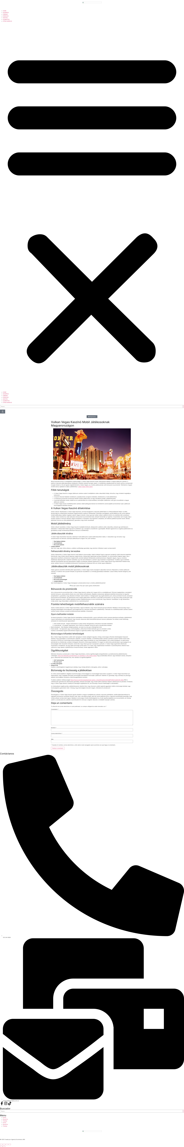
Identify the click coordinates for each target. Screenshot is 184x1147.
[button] (92, 206)
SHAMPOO (6, 12)
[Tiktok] (10, 1104)
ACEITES (5, 17)
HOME (4, 11)
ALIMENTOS (6, 19)
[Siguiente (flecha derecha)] (4, 1146)
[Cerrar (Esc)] (9, 1144)
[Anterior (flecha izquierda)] (1, 1146)
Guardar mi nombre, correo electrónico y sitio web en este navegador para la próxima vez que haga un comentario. (84, 745)
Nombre (53, 727)
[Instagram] (6, 1104)
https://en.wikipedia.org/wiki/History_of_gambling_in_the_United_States (77, 655)
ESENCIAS (6, 16)
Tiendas (5, 1121)
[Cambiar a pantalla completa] (4, 1144)
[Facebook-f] (2, 1104)
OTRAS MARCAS (7, 21)
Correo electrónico (56, 733)
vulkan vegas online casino (85, 486)
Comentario (54, 709)
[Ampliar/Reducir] (1, 1144)
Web (52, 739)
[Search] (183, 406)
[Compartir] (7, 1144)
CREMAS (5, 14)
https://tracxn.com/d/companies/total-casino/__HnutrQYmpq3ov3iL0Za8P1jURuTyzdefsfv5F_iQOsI (97, 680)
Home (4, 1117)
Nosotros (5, 1119)
